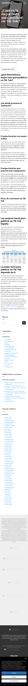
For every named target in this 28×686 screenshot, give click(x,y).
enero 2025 (8, 419)
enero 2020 (8, 460)
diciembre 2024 (9, 420)
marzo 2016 (8, 502)
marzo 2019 (8, 465)
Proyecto (7, 358)
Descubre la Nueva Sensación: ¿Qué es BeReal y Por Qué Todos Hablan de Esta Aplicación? (15, 387)
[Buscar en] (24, 322)
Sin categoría (8, 363)
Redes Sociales (9, 360)
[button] (26, 658)
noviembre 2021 (9, 441)
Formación (8, 351)
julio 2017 (7, 490)
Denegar (14, 677)
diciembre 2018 (9, 468)
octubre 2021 (8, 443)
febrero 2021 (8, 448)
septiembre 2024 (9, 425)
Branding (7, 344)
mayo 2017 (8, 494)
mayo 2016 (8, 499)
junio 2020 (8, 451)
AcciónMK (8, 339)
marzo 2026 (8, 417)
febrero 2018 (8, 480)
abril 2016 (7, 501)
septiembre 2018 (9, 473)
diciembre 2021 (9, 439)
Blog (6, 343)
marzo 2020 (8, 456)
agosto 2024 (8, 427)
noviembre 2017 (9, 484)
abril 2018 (7, 477)
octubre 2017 (8, 485)
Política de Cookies (7, 684)
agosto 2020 (8, 449)
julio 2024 (8, 429)
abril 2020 (8, 455)
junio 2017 (8, 492)
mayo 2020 (8, 453)
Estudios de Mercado (11, 349)
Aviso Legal (23, 684)
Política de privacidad (15, 684)
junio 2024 (8, 431)
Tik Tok (7, 365)
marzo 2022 (8, 434)
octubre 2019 (8, 463)
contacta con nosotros (11, 307)
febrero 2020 (8, 458)
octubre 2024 (9, 424)
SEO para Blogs (9, 401)
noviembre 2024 (9, 422)
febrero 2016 (8, 504)
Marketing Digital (9, 355)
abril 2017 (7, 496)
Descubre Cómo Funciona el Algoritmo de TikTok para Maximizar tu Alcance (15, 398)
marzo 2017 (8, 497)
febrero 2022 (8, 436)
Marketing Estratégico (11, 356)
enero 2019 (8, 467)
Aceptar (14, 673)
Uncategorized (9, 367)
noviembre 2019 (9, 461)
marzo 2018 (8, 479)
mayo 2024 (8, 432)
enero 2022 (8, 437)
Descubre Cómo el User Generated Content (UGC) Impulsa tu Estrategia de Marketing (15, 392)
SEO (6, 361)
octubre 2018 (8, 472)
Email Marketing (9, 348)
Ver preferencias (14, 681)
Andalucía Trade (9, 341)
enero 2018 (8, 482)
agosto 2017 (8, 489)
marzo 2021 (8, 446)
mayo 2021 (8, 444)
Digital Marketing (9, 346)
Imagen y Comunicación (11, 353)
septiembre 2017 (9, 487)
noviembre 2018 (9, 470)
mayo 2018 (8, 475)
